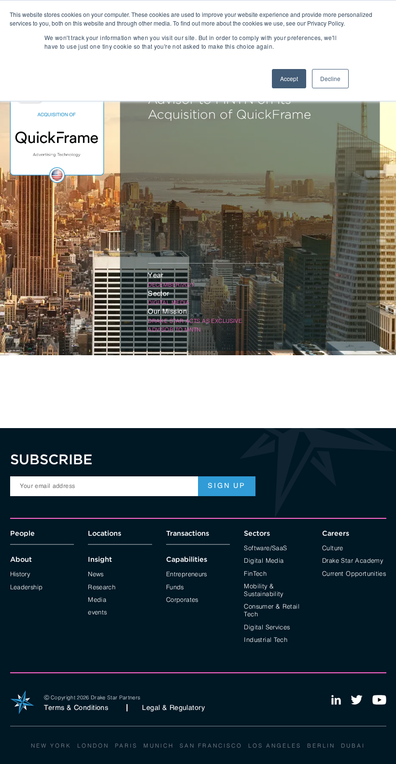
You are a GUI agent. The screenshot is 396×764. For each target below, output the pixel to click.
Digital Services (267, 626)
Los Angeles (274, 745)
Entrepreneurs (186, 573)
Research (101, 586)
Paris (126, 745)
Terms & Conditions (76, 707)
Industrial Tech (265, 639)
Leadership (26, 586)
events (97, 611)
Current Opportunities (354, 572)
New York (51, 745)
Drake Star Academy (352, 559)
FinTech (255, 572)
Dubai (353, 745)
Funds (175, 586)
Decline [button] (330, 78)
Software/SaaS (265, 547)
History (20, 573)
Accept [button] (289, 78)
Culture (332, 547)
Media (97, 598)
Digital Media (263, 559)
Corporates (182, 598)
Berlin (321, 745)
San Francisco (211, 745)
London (93, 745)
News (96, 573)
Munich (158, 745)
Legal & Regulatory (173, 707)
